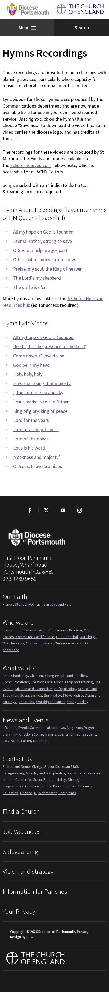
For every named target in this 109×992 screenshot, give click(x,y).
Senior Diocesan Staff (61, 766)
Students (40, 740)
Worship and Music (50, 701)
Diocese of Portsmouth (26, 10)
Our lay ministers (39, 643)
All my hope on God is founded (43, 232)
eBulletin (9, 727)
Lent (92, 734)
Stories (20, 604)
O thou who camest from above (44, 259)
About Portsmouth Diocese (60, 630)
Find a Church (21, 811)
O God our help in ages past (40, 250)
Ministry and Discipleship (45, 773)
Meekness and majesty (35, 457)
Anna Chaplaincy (15, 675)
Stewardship (73, 695)
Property (85, 786)
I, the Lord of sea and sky (38, 392)
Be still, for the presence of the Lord (49, 346)
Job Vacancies (22, 831)
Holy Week (11, 740)
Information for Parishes (35, 891)
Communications (16, 682)
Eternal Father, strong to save (42, 241)
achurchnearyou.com (30, 165)
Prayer (8, 604)
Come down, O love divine (38, 356)
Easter (26, 740)
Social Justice (31, 695)
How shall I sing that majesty (42, 383)
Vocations (26, 701)
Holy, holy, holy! (28, 374)
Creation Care (41, 682)
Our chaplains (13, 643)
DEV (29, 936)
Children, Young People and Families (58, 675)
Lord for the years (31, 420)
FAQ (31, 604)
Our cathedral (67, 636)
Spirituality (52, 695)
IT (35, 792)
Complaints (67, 792)
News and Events (25, 720)
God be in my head (31, 365)
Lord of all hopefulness (36, 429)
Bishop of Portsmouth (20, 630)
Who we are (18, 622)
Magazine (74, 727)
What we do (18, 667)
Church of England (36, 958)
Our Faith (15, 596)
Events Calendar (31, 727)
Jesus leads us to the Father (41, 402)
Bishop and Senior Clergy (22, 766)
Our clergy (88, 636)
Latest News (55, 727)
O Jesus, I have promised (37, 466)
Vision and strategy (28, 871)
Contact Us (17, 758)
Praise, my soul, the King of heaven (48, 269)
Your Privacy (19, 911)
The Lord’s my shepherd (37, 278)
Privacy (83, 931)
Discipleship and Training (73, 682)
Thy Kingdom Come (27, 734)
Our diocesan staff (68, 643)
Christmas (78, 734)
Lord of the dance (31, 439)
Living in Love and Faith (54, 604)
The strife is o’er (29, 287)
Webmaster (47, 792)
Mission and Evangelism (34, 688)
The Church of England (80, 9)
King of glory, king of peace (40, 411)
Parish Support (64, 786)
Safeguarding (65, 688)
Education (10, 792)
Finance (26, 792)
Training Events (57, 734)
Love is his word (29, 448)
